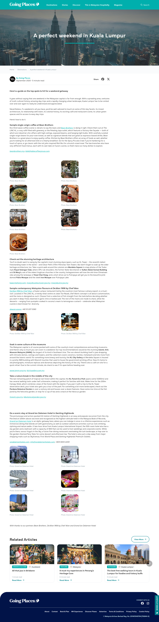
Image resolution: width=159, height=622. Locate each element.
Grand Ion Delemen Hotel (20, 421)
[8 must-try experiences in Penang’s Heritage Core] (79, 554)
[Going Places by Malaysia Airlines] (24, 5)
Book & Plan (64, 611)
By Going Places (23, 78)
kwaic (18, 282)
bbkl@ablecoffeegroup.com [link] (37, 151)
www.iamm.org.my (18, 370)
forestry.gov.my (16, 397)
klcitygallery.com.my (35, 370)
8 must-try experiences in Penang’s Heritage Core (77, 572)
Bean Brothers (67, 127)
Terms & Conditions (116, 611)
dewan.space (15, 309)
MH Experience (77, 611)
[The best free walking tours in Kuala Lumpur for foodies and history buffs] (127, 554)
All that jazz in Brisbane (23, 570)
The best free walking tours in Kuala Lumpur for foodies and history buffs (124, 572)
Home (12, 69)
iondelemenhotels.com (19, 442)
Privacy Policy (131, 611)
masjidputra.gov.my (59, 282)
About (47, 611)
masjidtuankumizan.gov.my (38, 282)
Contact (55, 611)
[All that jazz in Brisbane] (32, 554)
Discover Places (91, 611)
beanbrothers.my (17, 151)
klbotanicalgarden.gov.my (35, 397)
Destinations (22, 69)
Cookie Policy (144, 611)
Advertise (103, 611)
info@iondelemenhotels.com (42, 442)
